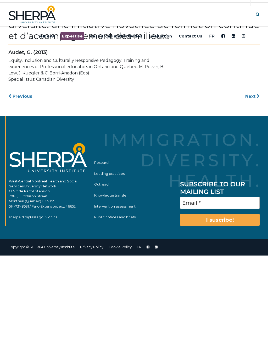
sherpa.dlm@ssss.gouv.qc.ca (33, 217)
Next (251, 96)
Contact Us (190, 36)
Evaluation (160, 36)
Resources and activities (116, 36)
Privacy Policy (91, 247)
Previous (21, 96)
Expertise (72, 36)
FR (212, 36)
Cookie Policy (120, 247)
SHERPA (46, 36)
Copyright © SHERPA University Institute (41, 247)
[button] (258, 14)
